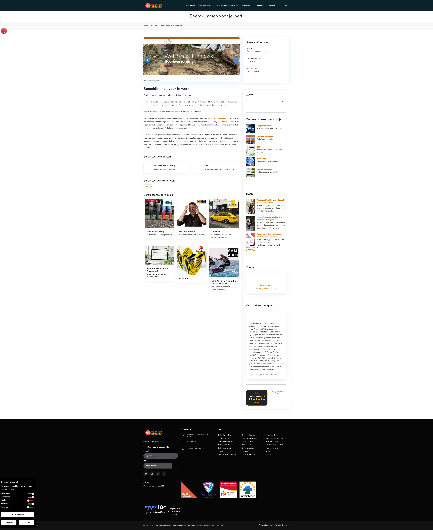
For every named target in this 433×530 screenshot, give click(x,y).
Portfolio (221, 451)
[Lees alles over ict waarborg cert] (208, 490)
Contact (284, 5)
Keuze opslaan (18, 514)
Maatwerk (246, 5)
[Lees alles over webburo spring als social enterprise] (189, 490)
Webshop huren (223, 438)
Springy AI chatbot (224, 448)
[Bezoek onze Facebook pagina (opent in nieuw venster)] (145, 473)
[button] (183, 78)
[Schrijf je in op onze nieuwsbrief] (175, 466)
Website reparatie (224, 445)
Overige (259, 5)
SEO (258, 147)
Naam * (146, 451)
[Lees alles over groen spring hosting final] (248, 489)
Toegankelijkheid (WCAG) (227, 5)
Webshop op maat (272, 441)
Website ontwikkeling (265, 169)
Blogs (268, 451)
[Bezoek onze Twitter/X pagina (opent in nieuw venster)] (164, 473)
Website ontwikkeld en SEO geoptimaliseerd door (179, 525)
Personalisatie (6, 507)
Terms (288, 525)
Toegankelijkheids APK (249, 438)
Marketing (5, 500)
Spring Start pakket (224, 435)
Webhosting (261, 159)
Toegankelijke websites (226, 441)
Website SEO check (272, 448)
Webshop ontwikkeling (266, 136)
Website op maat (247, 441)
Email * (145, 461)
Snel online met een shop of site (198, 5)
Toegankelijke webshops (274, 438)
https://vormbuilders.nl (220, 118)
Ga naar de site (253, 72)
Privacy (146, 483)
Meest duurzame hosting (274, 445)
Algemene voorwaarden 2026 (154, 486)
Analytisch (5, 503)
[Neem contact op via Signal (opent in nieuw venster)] (158, 473)
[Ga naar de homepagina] (153, 5)
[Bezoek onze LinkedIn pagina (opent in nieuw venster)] (152, 473)
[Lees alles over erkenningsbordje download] (228, 490)
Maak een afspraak (248, 454)
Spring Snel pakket (248, 435)
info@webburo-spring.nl (195, 448)
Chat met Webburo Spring (227, 454)
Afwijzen (26, 522)
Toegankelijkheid (264, 126)
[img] (160, 432)
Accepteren (8, 522)
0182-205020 (191, 441)
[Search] (283, 102)
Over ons (271, 5)
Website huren (247, 445)
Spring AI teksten (248, 448)
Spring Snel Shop (271, 435)
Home (145, 25)
